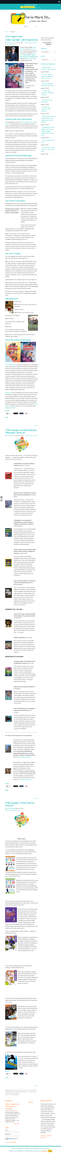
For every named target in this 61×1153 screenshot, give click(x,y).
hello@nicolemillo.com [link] (10, 407)
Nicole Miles (8, 392)
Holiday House (29, 58)
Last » (16, 1093)
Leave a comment (10, 44)
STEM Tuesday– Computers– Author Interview (48, 68)
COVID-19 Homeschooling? (30, 4)
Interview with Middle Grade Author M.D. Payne (47, 84)
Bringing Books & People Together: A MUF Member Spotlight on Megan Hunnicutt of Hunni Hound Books (47, 131)
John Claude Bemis (10, 364)
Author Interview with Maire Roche (47, 101)
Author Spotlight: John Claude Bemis (21, 40)
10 (31, 1091)
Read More (44, 1151)
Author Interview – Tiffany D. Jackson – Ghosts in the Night (48, 149)
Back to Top (36, 425)
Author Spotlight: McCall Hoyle (47, 141)
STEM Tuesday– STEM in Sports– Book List (20, 804)
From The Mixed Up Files (30, 18)
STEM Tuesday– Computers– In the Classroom (46, 109)
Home (6, 31)
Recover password (11, 1142)
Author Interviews (33, 42)
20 (34, 1091)
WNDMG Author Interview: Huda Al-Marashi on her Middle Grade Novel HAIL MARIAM (48, 119)
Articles (26, 42)
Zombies (35, 435)
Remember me (14, 1138)
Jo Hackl (15, 1110)
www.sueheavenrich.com (25, 757)
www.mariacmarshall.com (25, 779)
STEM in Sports (9, 810)
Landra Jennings (11, 42)
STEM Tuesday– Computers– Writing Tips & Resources (47, 92)
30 (6, 1093)
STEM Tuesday (10, 435)
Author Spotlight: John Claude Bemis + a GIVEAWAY (12, 1106)
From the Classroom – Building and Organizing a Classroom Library (47, 76)
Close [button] (50, 1151)
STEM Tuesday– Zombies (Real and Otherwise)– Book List (20, 431)
